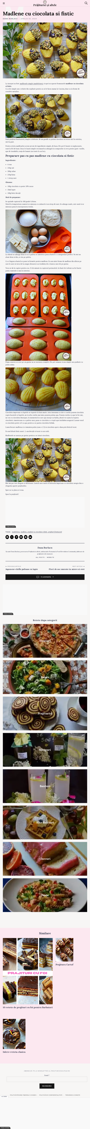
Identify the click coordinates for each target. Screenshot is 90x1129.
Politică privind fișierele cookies (23, 1095)
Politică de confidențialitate (50, 1095)
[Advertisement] (45, 512)
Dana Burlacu (10, 19)
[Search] (86, 3)
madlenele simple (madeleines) (31, 83)
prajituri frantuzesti (55, 532)
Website (50, 557)
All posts (40, 557)
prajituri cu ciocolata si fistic (37, 532)
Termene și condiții (72, 1095)
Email (47, 1075)
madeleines (16, 532)
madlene (24, 532)
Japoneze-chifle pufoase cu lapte (21, 569)
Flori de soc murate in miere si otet (67, 569)
